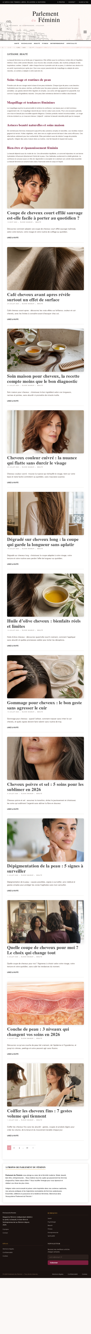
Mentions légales (8, 1249)
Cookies (5, 1256)
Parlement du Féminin (9, 1212)
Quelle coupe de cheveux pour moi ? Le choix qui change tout (42, 950)
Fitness (45, 43)
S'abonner (54, 1263)
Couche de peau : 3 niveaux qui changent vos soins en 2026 (38, 1031)
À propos (61, 2)
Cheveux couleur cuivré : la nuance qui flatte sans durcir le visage (42, 460)
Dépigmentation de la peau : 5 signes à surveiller (45, 868)
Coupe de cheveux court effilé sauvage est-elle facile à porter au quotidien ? (45, 215)
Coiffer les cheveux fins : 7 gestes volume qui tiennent (39, 1113)
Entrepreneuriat (57, 43)
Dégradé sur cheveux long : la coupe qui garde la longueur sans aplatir (43, 542)
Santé (16, 43)
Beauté (37, 43)
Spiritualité (72, 43)
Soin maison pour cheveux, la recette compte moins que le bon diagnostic (43, 378)
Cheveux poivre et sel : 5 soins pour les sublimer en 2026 (45, 787)
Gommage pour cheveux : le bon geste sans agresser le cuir (44, 705)
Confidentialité (7, 1252)
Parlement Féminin (46, 16)
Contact (71, 2)
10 (27, 1148)
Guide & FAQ (83, 2)
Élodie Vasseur (26, 222)
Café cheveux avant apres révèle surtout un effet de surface (38, 297)
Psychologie (26, 43)
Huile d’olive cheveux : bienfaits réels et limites (44, 623)
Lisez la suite (12, 238)
